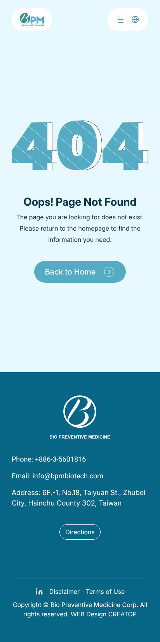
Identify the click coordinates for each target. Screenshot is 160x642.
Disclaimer (64, 591)
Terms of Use (105, 591)
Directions (80, 532)
